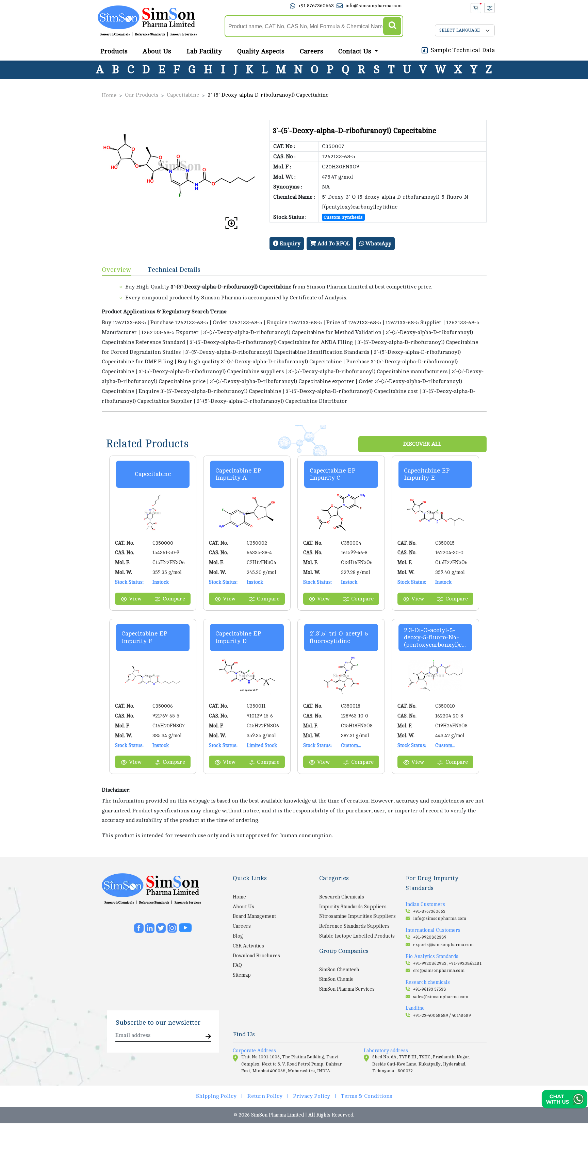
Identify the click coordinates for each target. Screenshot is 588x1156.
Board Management (254, 916)
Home (109, 95)
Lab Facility (204, 51)
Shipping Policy (216, 1096)
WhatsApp (377, 244)
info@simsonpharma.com (373, 6)
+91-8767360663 (429, 911)
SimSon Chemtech (339, 969)
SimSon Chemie (336, 979)
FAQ (237, 965)
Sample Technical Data (463, 50)
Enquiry (289, 244)
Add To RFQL (333, 244)
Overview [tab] (116, 270)
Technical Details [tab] (174, 270)
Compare (174, 599)
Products (114, 51)
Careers (311, 51)
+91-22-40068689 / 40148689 (442, 1015)
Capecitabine (183, 95)
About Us (157, 51)
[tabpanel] (294, 343)
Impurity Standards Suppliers (353, 906)
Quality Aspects (260, 51)
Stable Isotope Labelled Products (357, 936)
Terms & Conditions (366, 1096)
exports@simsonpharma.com (443, 944)
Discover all (422, 444)
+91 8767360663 (316, 6)
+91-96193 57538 (429, 989)
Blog (238, 936)
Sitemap (242, 975)
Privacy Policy (311, 1096)
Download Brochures (256, 955)
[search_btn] (392, 26)
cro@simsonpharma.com (438, 970)
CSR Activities (248, 945)
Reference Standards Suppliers (354, 926)
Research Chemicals (115, 34)
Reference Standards (150, 34)
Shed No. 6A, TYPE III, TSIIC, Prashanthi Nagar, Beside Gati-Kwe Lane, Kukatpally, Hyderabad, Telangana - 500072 (421, 1064)
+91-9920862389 (429, 937)
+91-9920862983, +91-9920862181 (447, 963)
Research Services (183, 34)
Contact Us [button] (355, 51)
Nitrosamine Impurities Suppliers (357, 916)
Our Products (141, 95)
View (135, 599)
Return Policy (264, 1096)
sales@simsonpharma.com (440, 996)
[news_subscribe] (208, 1037)
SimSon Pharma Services (347, 989)
